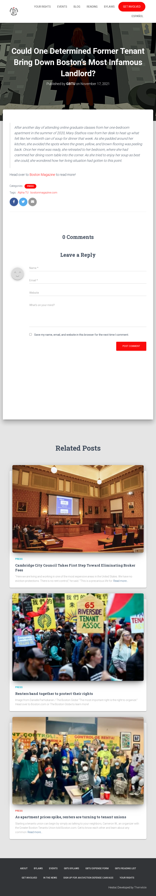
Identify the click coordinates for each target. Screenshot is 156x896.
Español (137, 16)
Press (30, 186)
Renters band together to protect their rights (54, 693)
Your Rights (42, 6)
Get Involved (132, 6)
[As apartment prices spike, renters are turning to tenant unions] (78, 760)
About (24, 868)
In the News (50, 877)
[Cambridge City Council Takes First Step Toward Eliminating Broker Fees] (78, 508)
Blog (77, 6)
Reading (92, 6)
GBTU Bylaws (71, 868)
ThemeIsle (140, 887)
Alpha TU (23, 192)
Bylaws (109, 6)
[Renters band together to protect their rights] (78, 636)
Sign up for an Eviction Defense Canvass (88, 877)
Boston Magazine (42, 175)
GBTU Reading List (125, 868)
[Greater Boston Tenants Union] (14, 11)
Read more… (120, 580)
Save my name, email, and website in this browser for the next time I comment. (81, 334)
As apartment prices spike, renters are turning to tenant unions (70, 817)
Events (62, 6)
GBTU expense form (97, 868)
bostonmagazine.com (43, 192)
